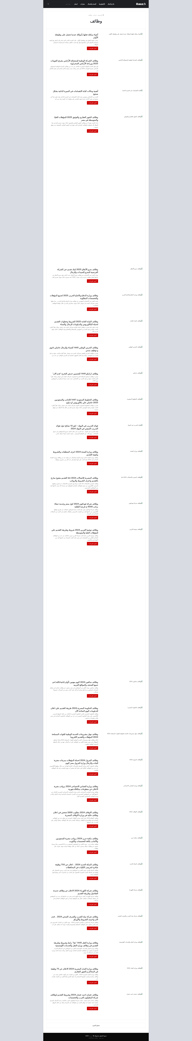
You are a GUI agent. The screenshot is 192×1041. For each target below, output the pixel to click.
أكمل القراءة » (92, 48)
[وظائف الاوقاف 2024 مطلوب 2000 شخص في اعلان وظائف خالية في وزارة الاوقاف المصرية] (122, 822)
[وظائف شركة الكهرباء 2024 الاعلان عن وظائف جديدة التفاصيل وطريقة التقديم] (122, 901)
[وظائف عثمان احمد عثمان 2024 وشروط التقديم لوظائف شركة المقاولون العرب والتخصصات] (122, 1005)
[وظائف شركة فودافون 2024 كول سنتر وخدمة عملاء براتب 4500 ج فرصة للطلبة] (122, 514)
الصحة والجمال (92, 4)
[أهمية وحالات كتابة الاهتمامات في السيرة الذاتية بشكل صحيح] (122, 101)
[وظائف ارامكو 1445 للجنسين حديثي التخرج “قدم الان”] (122, 384)
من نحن (101, 1038)
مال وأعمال (111, 4)
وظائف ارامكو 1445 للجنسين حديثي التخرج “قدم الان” (75, 373)
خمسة (90, 1036)
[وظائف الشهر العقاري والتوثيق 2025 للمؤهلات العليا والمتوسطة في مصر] (122, 190)
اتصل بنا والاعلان (93, 1038)
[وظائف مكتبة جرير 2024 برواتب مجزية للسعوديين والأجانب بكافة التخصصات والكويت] (122, 848)
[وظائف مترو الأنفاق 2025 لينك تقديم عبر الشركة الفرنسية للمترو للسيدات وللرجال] (122, 279)
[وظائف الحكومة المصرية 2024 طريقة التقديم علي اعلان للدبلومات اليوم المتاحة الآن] (122, 718)
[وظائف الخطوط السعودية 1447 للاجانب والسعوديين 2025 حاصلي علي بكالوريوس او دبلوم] (122, 410)
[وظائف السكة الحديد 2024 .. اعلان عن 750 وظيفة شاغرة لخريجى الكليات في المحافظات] (122, 875)
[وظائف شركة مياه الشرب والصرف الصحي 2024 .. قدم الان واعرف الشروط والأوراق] (122, 927)
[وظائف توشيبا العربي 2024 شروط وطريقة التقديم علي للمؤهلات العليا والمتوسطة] (122, 603)
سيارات (82, 4)
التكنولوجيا (102, 4)
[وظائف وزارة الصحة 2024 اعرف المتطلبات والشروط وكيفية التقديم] (122, 462)
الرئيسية (100, 15)
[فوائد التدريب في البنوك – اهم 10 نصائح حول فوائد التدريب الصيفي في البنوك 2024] (122, 436)
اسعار (76, 4)
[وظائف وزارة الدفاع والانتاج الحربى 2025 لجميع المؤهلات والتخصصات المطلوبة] (122, 305)
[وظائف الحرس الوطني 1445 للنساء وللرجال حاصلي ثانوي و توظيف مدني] (122, 358)
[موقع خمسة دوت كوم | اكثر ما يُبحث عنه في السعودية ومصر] (141, 4)
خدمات (95, 15)
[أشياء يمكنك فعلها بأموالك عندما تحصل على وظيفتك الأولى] (122, 45)
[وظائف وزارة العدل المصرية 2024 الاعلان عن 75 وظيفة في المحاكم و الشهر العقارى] (122, 979)
